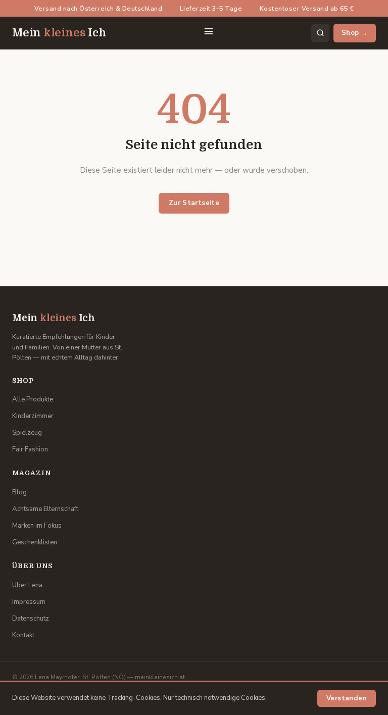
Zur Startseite (194, 203)
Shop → (355, 32)
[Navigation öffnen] (209, 32)
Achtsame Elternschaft (45, 509)
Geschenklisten (34, 542)
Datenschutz (30, 618)
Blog (19, 492)
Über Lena (27, 585)
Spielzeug (27, 432)
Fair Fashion (30, 449)
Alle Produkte (32, 399)
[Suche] (320, 33)
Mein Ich (59, 33)
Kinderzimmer (33, 416)
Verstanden (346, 698)
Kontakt (23, 635)
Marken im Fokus (37, 525)
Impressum (28, 601)
